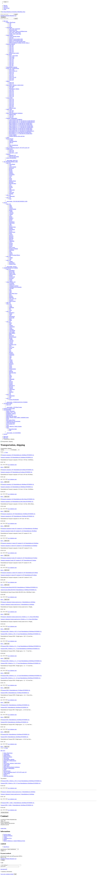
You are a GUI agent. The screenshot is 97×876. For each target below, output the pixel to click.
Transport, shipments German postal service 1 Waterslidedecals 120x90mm (17, 604)
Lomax (10, 280)
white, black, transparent (14, 28)
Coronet (11, 343)
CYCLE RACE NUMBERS (15, 119)
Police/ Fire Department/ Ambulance (14, 113)
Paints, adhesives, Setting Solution (14, 426)
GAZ (10, 356)
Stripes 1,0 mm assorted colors (16, 40)
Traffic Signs (9, 109)
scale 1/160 (11, 58)
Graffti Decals (9, 149)
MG (10, 308)
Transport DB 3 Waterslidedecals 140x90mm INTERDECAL (14, 736)
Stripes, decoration (10, 411)
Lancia (10, 370)
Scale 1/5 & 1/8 (12, 77)
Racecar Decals (9, 138)
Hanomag (11, 363)
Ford (10, 289)
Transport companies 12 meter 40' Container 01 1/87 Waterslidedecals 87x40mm (19, 575)
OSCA (10, 242)
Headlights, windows (11, 413)
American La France (13, 285)
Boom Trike (11, 271)
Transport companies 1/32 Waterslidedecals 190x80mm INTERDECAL (17, 486)
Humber (11, 228)
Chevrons (11, 37)
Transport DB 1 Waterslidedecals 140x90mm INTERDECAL (14, 707)
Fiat (10, 349)
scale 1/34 (8, 311)
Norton (10, 279)
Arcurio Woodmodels (14, 399)
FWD (10, 290)
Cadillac (11, 211)
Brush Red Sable (13, 429)
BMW (10, 334)
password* (3, 866)
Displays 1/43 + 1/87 (11, 412)
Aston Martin (12, 164)
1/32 (10, 25)
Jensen (10, 367)
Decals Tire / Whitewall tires (12, 68)
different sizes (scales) (14, 53)
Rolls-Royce (12, 385)
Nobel (10, 376)
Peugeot (11, 383)
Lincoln (11, 234)
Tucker (10, 252)
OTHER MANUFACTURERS (10, 267)
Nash (10, 375)
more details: (12, 160)
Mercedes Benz (12, 183)
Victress (11, 253)
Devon (10, 220)
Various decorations (10, 422)
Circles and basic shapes (14, 36)
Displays (8, 154)
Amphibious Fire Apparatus (15, 287)
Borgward (11, 168)
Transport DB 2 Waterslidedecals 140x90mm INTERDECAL (14, 722)
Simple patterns (9, 35)
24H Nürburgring (13, 141)
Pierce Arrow (12, 247)
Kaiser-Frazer (12, 232)
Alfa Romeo (12, 326)
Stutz (10, 251)
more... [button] (2, 467)
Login (4, 9)
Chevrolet (11, 212)
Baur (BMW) (12, 333)
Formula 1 (11, 353)
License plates (9, 97)
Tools (7, 427)
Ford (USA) (12, 223)
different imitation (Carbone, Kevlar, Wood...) (19, 42)
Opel (10, 184)
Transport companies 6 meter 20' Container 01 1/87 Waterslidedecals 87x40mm (18, 560)
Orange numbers (13, 134)
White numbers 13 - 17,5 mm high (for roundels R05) (21, 127)
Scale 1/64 (11, 78)
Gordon (11, 361)
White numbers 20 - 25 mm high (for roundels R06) (20, 129)
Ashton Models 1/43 (10, 282)
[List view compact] (2, 451)
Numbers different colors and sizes (17, 136)
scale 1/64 (11, 45)
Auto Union (11, 331)
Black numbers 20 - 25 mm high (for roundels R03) (20, 128)
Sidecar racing (12, 274)
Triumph (11, 388)
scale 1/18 (11, 51)
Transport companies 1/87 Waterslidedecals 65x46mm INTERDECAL (16, 472)
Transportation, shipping (11, 67)
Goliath (10, 360)
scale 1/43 (11, 48)
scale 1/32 (11, 49)
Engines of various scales (9, 408)
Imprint (5, 839)
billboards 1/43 (12, 155)
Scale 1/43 (11, 76)
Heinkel (11, 275)
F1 (9, 143)
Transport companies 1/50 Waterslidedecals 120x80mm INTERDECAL (17, 457)
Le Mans (11, 140)
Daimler (11, 172)
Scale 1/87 (11, 79)
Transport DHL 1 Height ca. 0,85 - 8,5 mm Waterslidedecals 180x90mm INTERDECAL (21, 633)
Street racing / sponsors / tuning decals (14, 85)
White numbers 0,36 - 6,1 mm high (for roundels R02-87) (22, 120)
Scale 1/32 (11, 92)
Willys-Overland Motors (14, 255)
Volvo (10, 191)
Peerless (11, 244)
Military (8, 81)
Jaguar (10, 179)
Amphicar (11, 329)
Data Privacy (6, 846)
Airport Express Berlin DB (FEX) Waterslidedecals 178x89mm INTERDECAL (19, 589)
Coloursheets (9, 27)
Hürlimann (11, 307)
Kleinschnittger (12, 368)
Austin (10, 306)
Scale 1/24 (11, 73)
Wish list (5, 5)
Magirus (11, 296)
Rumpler (11, 386)
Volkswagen (12, 189)
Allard (10, 206)
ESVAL (5, 202)
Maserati (11, 371)
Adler (10, 205)
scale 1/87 (11, 46)
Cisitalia (11, 214)
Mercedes (11, 238)
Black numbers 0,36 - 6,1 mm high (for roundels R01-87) (22, 122)
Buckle (10, 169)
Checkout (5, 6)
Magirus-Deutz (12, 181)
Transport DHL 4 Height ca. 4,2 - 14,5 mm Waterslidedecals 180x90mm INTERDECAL (21, 678)
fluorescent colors (13, 30)
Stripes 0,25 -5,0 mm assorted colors (17, 41)
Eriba (10, 345)
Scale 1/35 (11, 82)
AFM (10, 305)
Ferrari (10, 175)
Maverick (11, 235)
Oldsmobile (11, 241)
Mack (10, 294)
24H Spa (11, 142)
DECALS (5, 21)
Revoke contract (7, 834)
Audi (10, 165)
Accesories (11, 283)
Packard (11, 243)
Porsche (11, 187)
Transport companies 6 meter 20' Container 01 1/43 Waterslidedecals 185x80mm (19, 531)
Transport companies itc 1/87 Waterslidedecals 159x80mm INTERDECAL (17, 516)
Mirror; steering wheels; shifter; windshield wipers (17, 417)
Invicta (10, 230)
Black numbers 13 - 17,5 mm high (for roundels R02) (21, 126)
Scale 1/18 (11, 72)
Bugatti (10, 170)
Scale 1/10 (11, 96)
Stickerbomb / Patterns (14, 88)
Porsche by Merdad (13, 248)
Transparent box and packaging (13, 421)
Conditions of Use (7, 838)
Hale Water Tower (13, 293)
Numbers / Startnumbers (11, 118)
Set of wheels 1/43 (10, 423)
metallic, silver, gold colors (15, 33)
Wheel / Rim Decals (10, 22)
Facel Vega (11, 347)
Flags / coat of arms (13, 55)
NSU (10, 377)
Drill (10, 430)
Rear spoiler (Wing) (10, 420)
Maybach (11, 182)
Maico (10, 322)
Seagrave (11, 299)
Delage (10, 216)
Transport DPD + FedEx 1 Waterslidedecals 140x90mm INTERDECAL (17, 805)
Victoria (11, 325)
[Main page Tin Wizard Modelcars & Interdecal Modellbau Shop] (13, 11)
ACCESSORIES (7, 409)
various (10, 146)
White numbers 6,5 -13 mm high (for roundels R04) (20, 124)
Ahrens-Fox (11, 284)
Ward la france (12, 301)
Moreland (11, 297)
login (15, 874)
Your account (6, 8)
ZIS (10, 393)
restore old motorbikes (11, 157)
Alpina (10, 328)
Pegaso (10, 186)
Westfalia (11, 193)
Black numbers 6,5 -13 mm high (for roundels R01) (20, 123)
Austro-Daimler (12, 166)
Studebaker (11, 250)
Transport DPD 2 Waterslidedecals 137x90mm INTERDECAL (15, 692)
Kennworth (11, 317)
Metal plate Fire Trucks (11, 416)
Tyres (7, 425)
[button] (7, 452)
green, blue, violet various (15, 32)
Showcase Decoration (14, 156)
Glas (10, 177)
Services (5, 434)
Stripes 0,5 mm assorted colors (16, 39)
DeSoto (10, 219)
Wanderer (11, 391)
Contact (5, 837)
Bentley (11, 210)
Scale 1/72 (11, 83)
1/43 (10, 26)
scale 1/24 (11, 50)
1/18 (10, 23)
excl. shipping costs (12, 464)
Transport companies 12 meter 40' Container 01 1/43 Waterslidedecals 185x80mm (19, 545)
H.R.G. (10, 225)
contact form (3, 828)
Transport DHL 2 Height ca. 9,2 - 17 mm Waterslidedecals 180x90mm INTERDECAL (20, 648)
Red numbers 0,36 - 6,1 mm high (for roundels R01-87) (21, 131)
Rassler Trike (12, 273)
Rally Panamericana (13, 145)
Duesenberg (11, 174)
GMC (10, 224)
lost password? (4, 869)
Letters (7, 137)
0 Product (3, 15)
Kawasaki (11, 278)
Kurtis (10, 233)
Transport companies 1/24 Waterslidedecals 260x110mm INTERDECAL (17, 501)
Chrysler (11, 342)
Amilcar (11, 207)
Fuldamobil (11, 354)
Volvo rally (11, 192)
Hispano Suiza (12, 227)
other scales (11, 56)
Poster (7, 418)
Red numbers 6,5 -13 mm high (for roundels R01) (20, 132)
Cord (10, 215)
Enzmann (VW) (12, 344)
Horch (10, 178)
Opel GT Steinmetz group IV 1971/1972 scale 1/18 (17, 147)
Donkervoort (12, 276)
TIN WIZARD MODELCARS (10, 161)
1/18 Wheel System (7, 403)
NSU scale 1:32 (12, 298)
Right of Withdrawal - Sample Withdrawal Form (14, 840)
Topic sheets (9, 54)
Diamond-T (11, 312)
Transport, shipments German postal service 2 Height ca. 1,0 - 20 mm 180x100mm (19, 619)
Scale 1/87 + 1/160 (13, 152)
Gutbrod (11, 362)
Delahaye (11, 173)
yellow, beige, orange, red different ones (18, 31)
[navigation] (3, 857)
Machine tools (9, 415)
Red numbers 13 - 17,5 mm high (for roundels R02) (20, 133)
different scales (12, 108)
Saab (10, 188)
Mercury (11, 239)
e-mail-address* (4, 865)
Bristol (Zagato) (12, 337)
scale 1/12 (8, 398)
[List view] (1, 451)
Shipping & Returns (7, 835)
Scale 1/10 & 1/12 (13, 71)
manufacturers (4, 849)
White (10, 320)
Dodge (10, 313)
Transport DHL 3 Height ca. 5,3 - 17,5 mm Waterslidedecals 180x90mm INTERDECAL (21, 663)
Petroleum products (10, 44)
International (12, 229)
